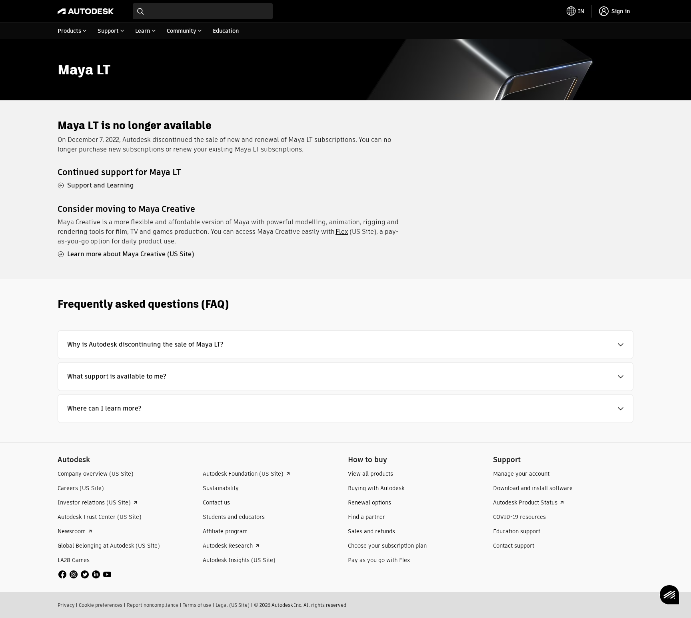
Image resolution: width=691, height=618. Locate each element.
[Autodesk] (86, 11)
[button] (345, 344)
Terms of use (197, 605)
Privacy (66, 605)
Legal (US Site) (233, 605)
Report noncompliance (152, 605)
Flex (342, 231)
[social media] (85, 574)
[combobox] (203, 11)
